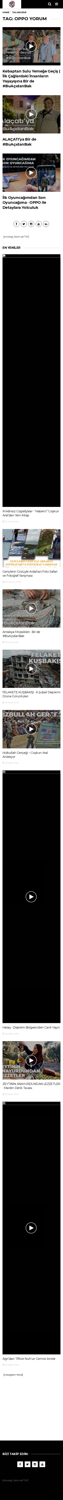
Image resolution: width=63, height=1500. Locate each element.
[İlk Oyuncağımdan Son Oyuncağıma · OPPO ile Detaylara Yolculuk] (31, 173)
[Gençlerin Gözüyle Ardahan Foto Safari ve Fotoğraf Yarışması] (31, 548)
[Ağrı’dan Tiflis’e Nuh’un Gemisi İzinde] (31, 1228)
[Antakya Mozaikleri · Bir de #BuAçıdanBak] (31, 608)
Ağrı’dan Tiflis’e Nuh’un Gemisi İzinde (29, 1359)
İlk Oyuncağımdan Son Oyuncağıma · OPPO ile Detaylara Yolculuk (24, 202)
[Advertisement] (31, 1406)
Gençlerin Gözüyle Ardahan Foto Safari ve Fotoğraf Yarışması (30, 574)
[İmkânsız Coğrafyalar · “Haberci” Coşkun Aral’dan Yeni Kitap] (31, 380)
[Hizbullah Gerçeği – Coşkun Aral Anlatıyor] (31, 729)
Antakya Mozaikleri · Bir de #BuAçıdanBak (21, 634)
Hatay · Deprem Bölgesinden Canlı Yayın (31, 1027)
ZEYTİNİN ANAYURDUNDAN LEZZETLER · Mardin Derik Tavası (31, 1086)
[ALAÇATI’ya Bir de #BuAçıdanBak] (31, 114)
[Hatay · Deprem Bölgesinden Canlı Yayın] (31, 896)
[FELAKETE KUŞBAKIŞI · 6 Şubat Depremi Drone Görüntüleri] (31, 669)
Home (6, 12)
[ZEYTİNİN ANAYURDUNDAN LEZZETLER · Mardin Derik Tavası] (31, 1060)
